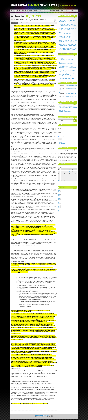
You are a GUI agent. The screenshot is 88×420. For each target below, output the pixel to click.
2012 (59, 209)
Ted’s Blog (72, 10)
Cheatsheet (43, 10)
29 (58, 180)
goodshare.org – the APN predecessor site (67, 106)
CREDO (18, 10)
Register (60, 142)
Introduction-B (27, 10)
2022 (59, 195)
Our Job (36, 10)
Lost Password (62, 143)
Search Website (75, 120)
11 (66, 173)
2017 (59, 202)
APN (27, 22)
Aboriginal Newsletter (33, 5)
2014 (59, 206)
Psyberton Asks (62, 110)
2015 (59, 205)
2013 (59, 207)
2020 (59, 198)
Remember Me (61, 136)
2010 (59, 211)
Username (59, 128)
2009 (59, 213)
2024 (59, 193)
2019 (59, 199)
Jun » (61, 183)
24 (64, 178)
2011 (59, 210)
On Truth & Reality (62, 108)
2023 (59, 194)
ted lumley (22, 22)
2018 (59, 201)
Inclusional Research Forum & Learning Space (68, 107)
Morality (64, 10)
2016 (59, 203)
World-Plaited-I (62, 113)
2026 (59, 190)
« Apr (59, 183)
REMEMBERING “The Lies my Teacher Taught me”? (28, 20)
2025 (59, 191)
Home (12, 10)
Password (59, 132)
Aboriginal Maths (54, 10)
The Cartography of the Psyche (65, 111)
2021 (59, 197)
